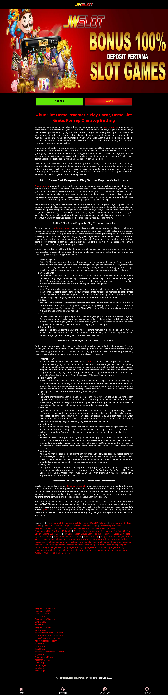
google (46, 509)
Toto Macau (106, 531)
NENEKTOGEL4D (42, 624)
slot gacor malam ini (113, 539)
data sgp (47, 539)
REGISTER (63, 693)
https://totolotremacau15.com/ (49, 651)
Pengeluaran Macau (44, 657)
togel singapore (60, 536)
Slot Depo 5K (70, 528)
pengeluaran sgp (59, 539)
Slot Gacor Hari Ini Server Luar (78, 533)
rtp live (96, 544)
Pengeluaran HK (55, 523)
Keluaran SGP (113, 528)
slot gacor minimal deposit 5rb (86, 542)
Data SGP (48, 525)
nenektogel (40, 662)
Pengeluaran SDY (73, 523)
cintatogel (39, 668)
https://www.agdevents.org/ (48, 638)
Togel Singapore (107, 525)
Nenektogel (40, 665)
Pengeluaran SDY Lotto (45, 608)
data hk (87, 539)
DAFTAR (59, 101)
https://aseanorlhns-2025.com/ (49, 632)
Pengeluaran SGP (43, 528)
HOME (21, 693)
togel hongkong (91, 536)
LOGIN (109, 101)
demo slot (117, 542)
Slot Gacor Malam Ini (61, 531)
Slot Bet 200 (119, 531)
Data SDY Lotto (42, 613)
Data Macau (40, 616)
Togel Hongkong (91, 531)
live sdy (62, 544)
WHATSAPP (105, 693)
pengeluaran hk (108, 536)
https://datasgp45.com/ (46, 640)
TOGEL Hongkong (51, 552)
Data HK (58, 525)
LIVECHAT (147, 693)
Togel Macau (41, 643)
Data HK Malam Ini (99, 523)
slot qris (38, 539)
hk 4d (53, 550)
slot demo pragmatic (61, 228)
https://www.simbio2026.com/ (49, 635)
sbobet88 (89, 361)
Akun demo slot (42, 186)
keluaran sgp (98, 539)
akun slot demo (111, 127)
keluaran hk (45, 536)
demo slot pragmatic (76, 486)
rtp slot (103, 547)
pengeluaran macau (62, 542)
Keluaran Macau (42, 659)
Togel (85, 523)
